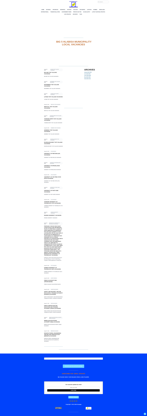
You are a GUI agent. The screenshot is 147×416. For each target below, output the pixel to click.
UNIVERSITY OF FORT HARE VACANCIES (55, 188)
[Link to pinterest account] (76, 401)
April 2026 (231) (87, 78)
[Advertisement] (73, 27)
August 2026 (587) (88, 72)
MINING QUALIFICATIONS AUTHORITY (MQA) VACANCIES (55, 318)
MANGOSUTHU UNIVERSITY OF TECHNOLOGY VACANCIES (54, 223)
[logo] (73, 4)
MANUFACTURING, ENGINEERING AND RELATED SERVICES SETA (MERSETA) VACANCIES (52, 335)
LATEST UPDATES (54, 278)
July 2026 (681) (87, 73)
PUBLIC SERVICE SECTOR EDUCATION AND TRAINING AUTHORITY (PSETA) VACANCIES (52, 307)
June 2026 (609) (87, 75)
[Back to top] (145, 414)
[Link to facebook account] (70, 401)
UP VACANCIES (53, 151)
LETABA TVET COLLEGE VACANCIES (54, 94)
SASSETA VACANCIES (54, 289)
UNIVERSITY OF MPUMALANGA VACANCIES (55, 163)
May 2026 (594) (87, 77)
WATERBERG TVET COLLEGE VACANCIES (55, 82)
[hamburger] (39, 2)
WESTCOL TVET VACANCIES (55, 104)
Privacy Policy (73, 397)
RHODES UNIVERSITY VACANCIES (54, 213)
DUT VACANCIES (53, 265)
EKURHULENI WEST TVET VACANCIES (54, 140)
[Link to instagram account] (74, 401)
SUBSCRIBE (73, 390)
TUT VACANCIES (53, 199)
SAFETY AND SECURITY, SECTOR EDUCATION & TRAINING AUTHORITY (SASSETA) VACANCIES (53, 293)
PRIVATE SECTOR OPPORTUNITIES (73, 366)
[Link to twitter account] (72, 401)
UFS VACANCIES (53, 174)
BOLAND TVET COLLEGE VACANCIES (55, 70)
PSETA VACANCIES (54, 303)
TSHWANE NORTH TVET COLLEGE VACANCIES (55, 116)
